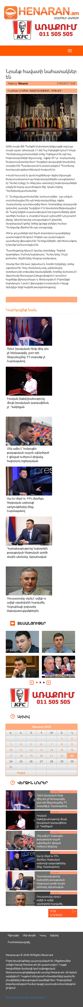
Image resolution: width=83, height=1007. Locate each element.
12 (31, 750)
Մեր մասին (29, 935)
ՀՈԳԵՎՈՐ (56, 90)
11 (21, 750)
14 (51, 750)
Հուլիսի (21, 772)
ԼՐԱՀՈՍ (23, 90)
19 (31, 755)
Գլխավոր (13, 935)
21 (51, 755)
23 (72, 755)
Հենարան (23, 83)
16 (72, 750)
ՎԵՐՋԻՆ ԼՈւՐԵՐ (32, 782)
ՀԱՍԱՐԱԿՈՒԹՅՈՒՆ (39, 90)
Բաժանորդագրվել (19, 942)
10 (10, 750)
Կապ (43, 935)
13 (41, 750)
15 (61, 750)
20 (41, 755)
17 (10, 755)
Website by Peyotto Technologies (25, 997)
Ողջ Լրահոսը (56, 913)
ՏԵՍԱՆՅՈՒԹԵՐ (31, 623)
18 (21, 755)
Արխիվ (54, 935)
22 (61, 755)
